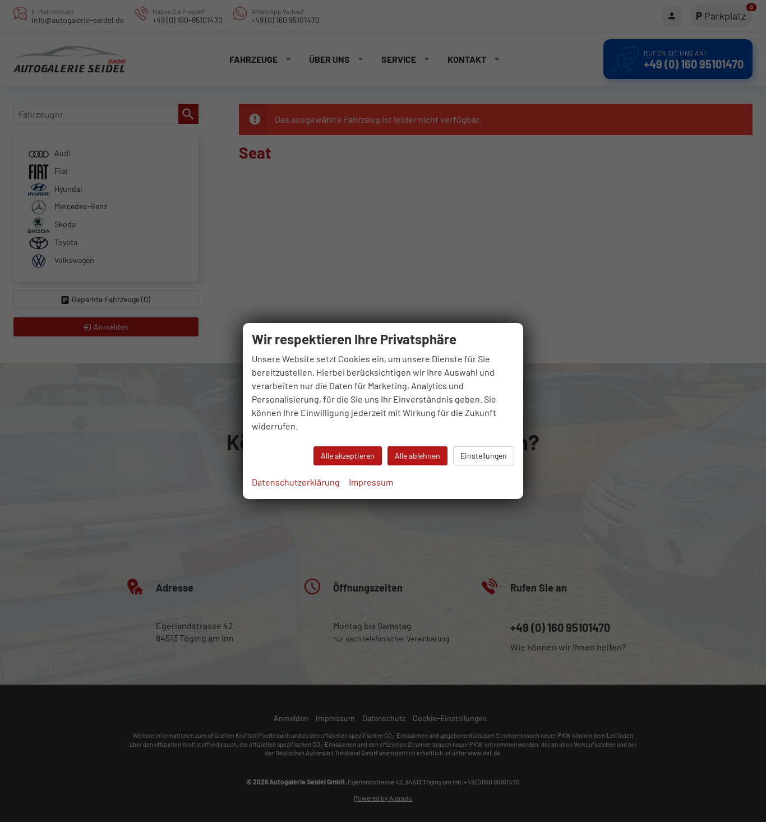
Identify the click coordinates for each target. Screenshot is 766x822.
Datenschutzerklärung (296, 482)
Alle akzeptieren (348, 455)
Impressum (371, 482)
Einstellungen (483, 455)
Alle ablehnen (417, 455)
